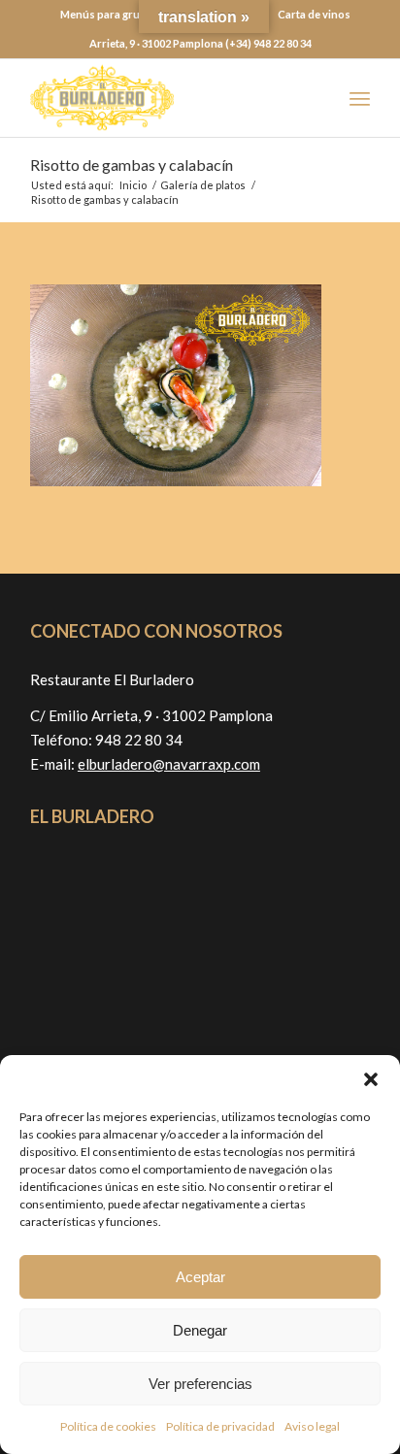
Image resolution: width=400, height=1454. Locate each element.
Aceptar (200, 1277)
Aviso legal (312, 1426)
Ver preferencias (200, 1383)
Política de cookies (108, 1426)
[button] (371, 1079)
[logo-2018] (166, 98)
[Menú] (360, 98)
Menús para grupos (109, 14)
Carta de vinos (314, 14)
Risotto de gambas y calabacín (131, 164)
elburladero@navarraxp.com (169, 764)
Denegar (200, 1330)
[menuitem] (110, 14)
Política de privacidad (220, 1426)
